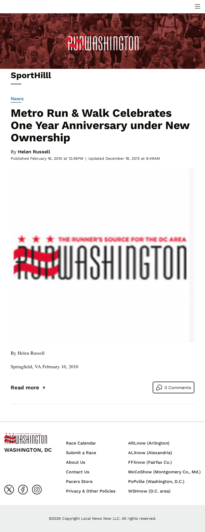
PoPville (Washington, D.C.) (156, 481)
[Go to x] (9, 489)
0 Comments (177, 387)
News (17, 98)
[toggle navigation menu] (197, 6)
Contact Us (77, 471)
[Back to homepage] (17, 6)
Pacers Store (79, 481)
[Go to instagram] (37, 489)
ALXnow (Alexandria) (150, 452)
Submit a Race (81, 452)
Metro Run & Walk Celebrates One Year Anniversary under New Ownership (100, 125)
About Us (75, 462)
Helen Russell (34, 151)
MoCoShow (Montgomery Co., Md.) (164, 471)
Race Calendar (81, 443)
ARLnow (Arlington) (148, 443)
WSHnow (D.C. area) (149, 491)
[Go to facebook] (23, 489)
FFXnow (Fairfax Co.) (150, 462)
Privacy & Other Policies (90, 491)
